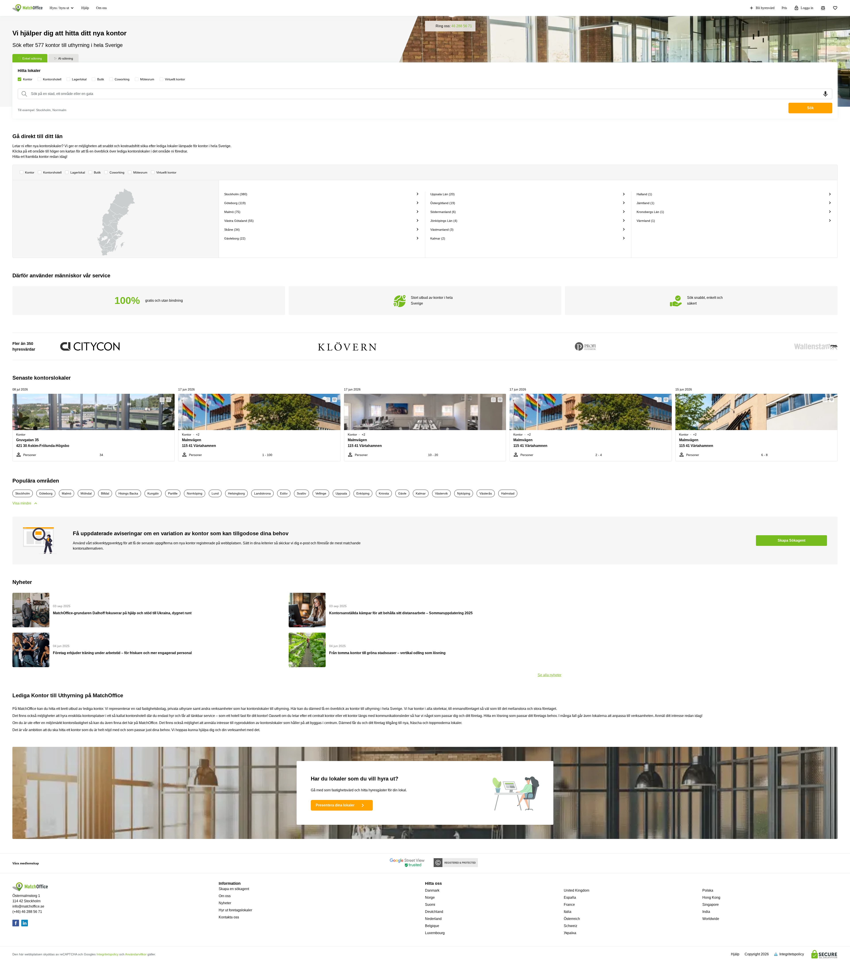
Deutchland (434, 912)
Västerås (485, 493)
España (570, 897)
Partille (173, 493)
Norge (430, 897)
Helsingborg (236, 493)
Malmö (66, 493)
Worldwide (710, 919)
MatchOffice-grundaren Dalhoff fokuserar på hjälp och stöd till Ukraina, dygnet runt (122, 613)
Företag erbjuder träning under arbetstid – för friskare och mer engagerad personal (122, 653)
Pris (784, 8)
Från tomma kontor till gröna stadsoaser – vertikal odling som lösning (387, 653)
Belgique (432, 926)
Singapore (710, 904)
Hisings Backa (128, 493)
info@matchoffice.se (28, 906)
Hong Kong (711, 897)
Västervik (441, 493)
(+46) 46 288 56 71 (27, 912)
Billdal (105, 493)
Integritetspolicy (107, 954)
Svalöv (301, 493)
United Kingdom (576, 890)
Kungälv (153, 493)
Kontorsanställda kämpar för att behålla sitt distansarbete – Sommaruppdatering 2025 (401, 613)
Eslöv (284, 493)
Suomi (430, 904)
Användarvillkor (136, 954)
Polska (707, 890)
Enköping (362, 493)
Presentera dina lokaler (335, 805)
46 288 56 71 (461, 26)
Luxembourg (435, 933)
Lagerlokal (77, 172)
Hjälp (85, 8)
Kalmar (421, 493)
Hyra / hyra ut (59, 8)
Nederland (433, 919)
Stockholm (22, 493)
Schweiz (570, 926)
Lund (215, 493)
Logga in (807, 8)
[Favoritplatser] (835, 8)
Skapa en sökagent (234, 889)
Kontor (29, 172)
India (706, 912)
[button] (160, 400)
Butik (97, 172)
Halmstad (507, 493)
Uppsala (341, 493)
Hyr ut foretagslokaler (235, 910)
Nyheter (225, 903)
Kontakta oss (229, 917)
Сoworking (117, 172)
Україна (570, 933)
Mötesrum (140, 172)
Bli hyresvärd (765, 8)
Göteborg (45, 493)
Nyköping (463, 493)
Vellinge (320, 493)
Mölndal (86, 493)
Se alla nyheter (549, 675)
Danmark (432, 890)
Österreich (572, 919)
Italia (567, 912)
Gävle (402, 493)
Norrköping (194, 493)
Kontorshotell (52, 172)
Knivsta (384, 493)
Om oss (101, 8)
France (569, 904)
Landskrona (262, 493)
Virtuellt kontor (166, 172)
